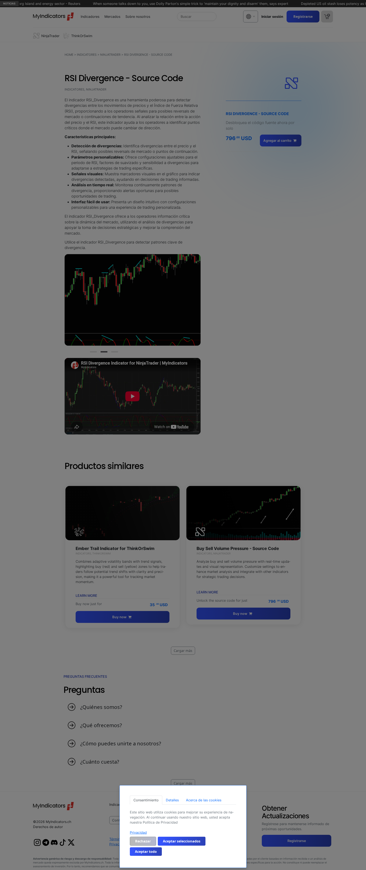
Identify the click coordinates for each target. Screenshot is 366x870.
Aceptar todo (146, 851)
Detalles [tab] (172, 800)
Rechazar (143, 841)
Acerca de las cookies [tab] (203, 800)
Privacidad (138, 832)
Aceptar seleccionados (181, 841)
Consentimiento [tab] (146, 800)
